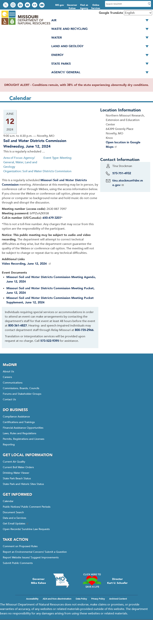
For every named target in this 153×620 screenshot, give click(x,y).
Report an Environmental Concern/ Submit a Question (35, 552)
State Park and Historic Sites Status (23, 484)
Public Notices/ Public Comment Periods (26, 507)
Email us (42, 5)
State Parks (61, 64)
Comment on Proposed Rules (20, 546)
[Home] (25, 25)
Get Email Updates (14, 523)
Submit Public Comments (18, 563)
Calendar (8, 501)
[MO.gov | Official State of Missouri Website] (61, 580)
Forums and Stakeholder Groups (22, 394)
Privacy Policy (98, 599)
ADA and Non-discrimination (57, 599)
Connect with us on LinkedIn (21, 5)
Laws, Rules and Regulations (19, 433)
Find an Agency (84, 7)
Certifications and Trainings (19, 422)
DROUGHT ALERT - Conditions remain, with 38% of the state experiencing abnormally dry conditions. (76, 85)
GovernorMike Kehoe (38, 581)
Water (56, 38)
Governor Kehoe (72, 7)
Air (53, 20)
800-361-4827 (17, 326)
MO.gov (59, 5)
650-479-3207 (52, 218)
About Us (8, 371)
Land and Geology (67, 46)
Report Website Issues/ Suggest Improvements (31, 557)
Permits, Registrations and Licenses (23, 439)
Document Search (13, 512)
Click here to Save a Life (91, 580)
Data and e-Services (14, 518)
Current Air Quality (14, 461)
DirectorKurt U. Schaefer (117, 581)
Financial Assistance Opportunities (23, 428)
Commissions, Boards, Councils (21, 388)
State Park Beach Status (17, 478)
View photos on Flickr (35, 5)
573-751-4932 (121, 173)
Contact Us (9, 399)
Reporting (9, 444)
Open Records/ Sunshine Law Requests (26, 529)
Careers (7, 377)
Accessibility (32, 599)
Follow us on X (6, 5)
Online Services (95, 7)
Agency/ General (65, 72)
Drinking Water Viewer (16, 473)
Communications (12, 382)
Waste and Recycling (69, 29)
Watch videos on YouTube (28, 5)
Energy (57, 55)
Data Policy (81, 599)
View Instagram (13, 5)
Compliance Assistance (16, 416)
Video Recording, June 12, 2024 (25, 264)
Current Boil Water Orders (18, 467)
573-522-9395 (49, 341)
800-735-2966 (84, 330)
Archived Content (118, 599)
